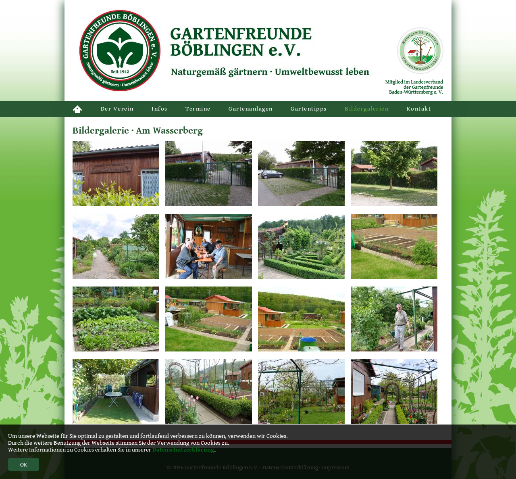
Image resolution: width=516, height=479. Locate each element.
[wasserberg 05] (116, 422)
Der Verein (117, 108)
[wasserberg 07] (116, 204)
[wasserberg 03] (208, 204)
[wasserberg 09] (394, 349)
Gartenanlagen (251, 108)
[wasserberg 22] (208, 422)
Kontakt (419, 108)
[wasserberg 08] (301, 204)
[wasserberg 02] (208, 349)
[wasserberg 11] (301, 277)
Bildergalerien (367, 108)
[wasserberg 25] (116, 349)
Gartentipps (309, 108)
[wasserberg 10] (208, 277)
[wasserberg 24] (394, 422)
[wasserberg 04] (394, 204)
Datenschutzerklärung (183, 449)
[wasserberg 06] (301, 349)
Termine (198, 108)
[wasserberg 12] (116, 277)
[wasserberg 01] (394, 277)
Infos (160, 108)
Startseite (77, 109)
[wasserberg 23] (301, 422)
